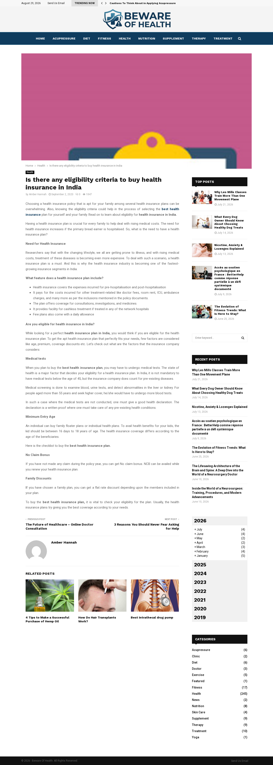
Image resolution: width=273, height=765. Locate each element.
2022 (200, 591)
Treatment (222, 38)
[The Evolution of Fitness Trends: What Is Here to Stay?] (202, 311)
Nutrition (146, 38)
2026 (200, 521)
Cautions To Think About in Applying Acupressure (143, 3)
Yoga (195, 737)
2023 (200, 582)
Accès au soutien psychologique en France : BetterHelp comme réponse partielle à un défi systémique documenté (229, 278)
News (196, 700)
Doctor (197, 668)
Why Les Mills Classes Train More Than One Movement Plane (230, 196)
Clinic (196, 656)
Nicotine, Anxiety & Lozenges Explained (229, 246)
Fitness (104, 38)
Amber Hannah (37, 194)
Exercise (198, 675)
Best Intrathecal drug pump (152, 617)
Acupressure (64, 38)
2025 (200, 565)
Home (40, 38)
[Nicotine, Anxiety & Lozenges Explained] (202, 250)
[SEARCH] (242, 338)
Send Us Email (56, 3)
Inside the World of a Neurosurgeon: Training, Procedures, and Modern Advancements (217, 492)
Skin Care (198, 712)
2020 (200, 609)
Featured (198, 681)
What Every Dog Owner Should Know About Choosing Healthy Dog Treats (229, 222)
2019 (200, 617)
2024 (200, 573)
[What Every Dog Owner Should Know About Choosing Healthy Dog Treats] (202, 222)
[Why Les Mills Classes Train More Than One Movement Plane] (202, 197)
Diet (86, 38)
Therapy (199, 38)
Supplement (173, 38)
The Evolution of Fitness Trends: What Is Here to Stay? (230, 310)
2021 (200, 600)
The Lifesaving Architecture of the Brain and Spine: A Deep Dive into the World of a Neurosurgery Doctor (217, 470)
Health (125, 38)
